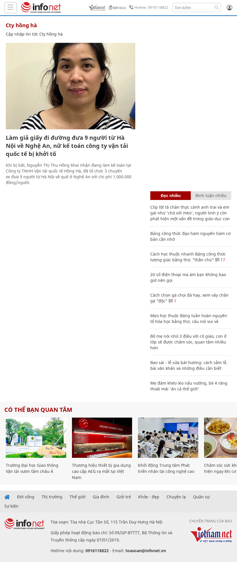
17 (222, 259)
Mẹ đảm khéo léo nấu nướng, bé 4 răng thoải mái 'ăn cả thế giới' (188, 386)
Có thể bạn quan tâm (38, 410)
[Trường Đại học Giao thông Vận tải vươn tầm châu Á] (36, 438)
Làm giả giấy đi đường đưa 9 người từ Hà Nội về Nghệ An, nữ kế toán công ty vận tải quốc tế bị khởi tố (67, 146)
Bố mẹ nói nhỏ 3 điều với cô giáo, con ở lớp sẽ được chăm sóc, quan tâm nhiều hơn (188, 341)
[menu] (10, 7)
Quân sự (201, 497)
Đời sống (25, 497)
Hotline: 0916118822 (151, 7)
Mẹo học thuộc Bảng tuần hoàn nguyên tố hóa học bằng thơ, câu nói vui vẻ (188, 318)
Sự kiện (11, 506)
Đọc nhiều (171, 195)
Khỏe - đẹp (148, 497)
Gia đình (101, 497)
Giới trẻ (123, 497)
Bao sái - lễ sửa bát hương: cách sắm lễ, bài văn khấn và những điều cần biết (188, 365)
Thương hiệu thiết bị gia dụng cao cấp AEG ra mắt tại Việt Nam (101, 471)
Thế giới (78, 497)
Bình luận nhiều (211, 195)
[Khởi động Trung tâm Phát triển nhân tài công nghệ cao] (168, 438)
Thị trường (52, 497)
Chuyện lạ (176, 497)
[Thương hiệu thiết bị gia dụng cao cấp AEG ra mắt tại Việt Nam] (102, 438)
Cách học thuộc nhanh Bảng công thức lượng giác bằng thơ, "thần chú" (188, 256)
